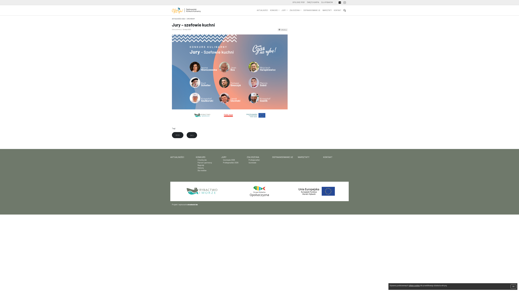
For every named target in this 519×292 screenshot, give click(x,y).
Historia (201, 168)
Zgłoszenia (253, 157)
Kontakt (337, 10)
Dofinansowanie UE (311, 10)
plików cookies (414, 285)
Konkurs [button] (274, 10)
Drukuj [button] (284, 30)
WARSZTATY (327, 10)
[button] (177, 135)
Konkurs (200, 157)
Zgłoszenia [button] (295, 10)
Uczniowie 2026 (229, 160)
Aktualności (262, 10)
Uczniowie (252, 163)
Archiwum (191, 19)
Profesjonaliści (254, 160)
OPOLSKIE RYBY (298, 2)
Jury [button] (284, 10)
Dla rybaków (327, 2)
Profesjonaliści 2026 (230, 163)
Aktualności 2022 (178, 19)
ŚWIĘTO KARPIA (313, 2)
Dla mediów (202, 170)
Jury (223, 157)
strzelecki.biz (192, 204)
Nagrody (201, 165)
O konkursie (202, 160)
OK (513, 286)
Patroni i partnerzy (205, 163)
